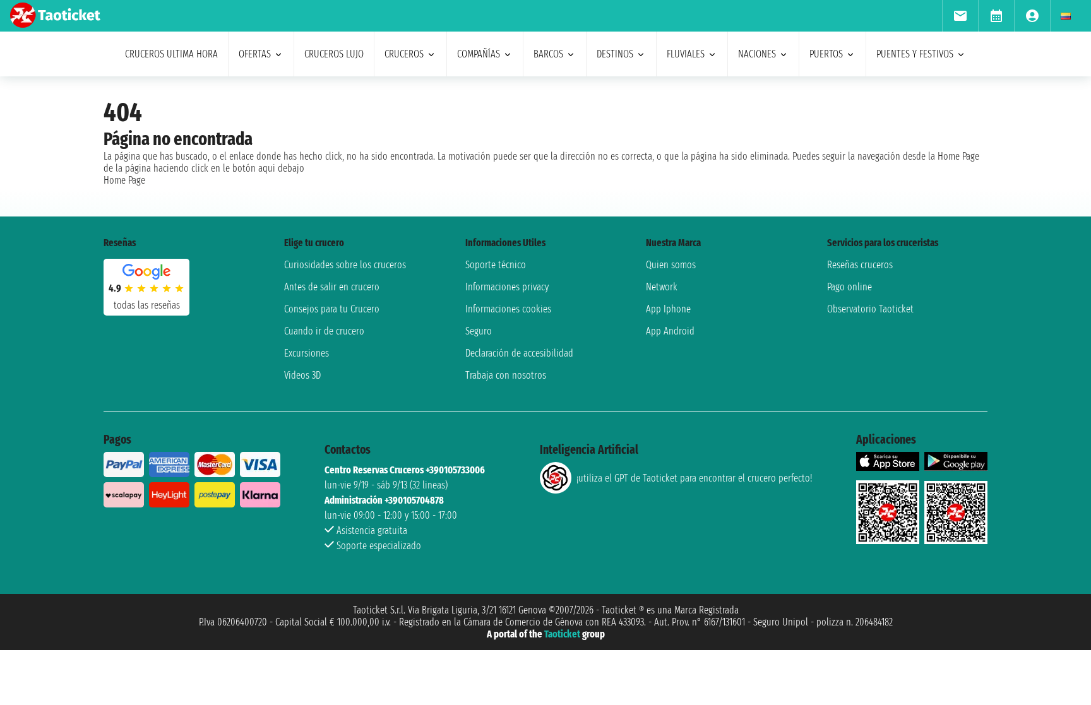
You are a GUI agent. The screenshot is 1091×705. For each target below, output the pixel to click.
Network (661, 287)
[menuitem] (960, 16)
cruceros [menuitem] (404, 54)
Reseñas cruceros (860, 265)
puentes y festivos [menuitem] (914, 54)
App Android (670, 331)
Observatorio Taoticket (870, 309)
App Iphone (668, 309)
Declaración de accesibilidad (519, 353)
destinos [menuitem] (615, 54)
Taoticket (562, 634)
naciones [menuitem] (757, 54)
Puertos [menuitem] (826, 54)
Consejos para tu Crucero (331, 309)
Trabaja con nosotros (505, 375)
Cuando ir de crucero (324, 331)
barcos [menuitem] (548, 54)
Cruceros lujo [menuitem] (334, 54)
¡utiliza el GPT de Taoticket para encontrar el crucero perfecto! (694, 478)
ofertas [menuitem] (255, 54)
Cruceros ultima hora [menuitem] (171, 54)
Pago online (849, 287)
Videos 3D (302, 375)
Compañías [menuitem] (478, 54)
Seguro (478, 331)
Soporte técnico (495, 265)
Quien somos (671, 265)
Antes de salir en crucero (331, 287)
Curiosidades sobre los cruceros (345, 265)
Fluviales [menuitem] (686, 54)
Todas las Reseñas (147, 305)
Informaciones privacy (507, 287)
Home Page (124, 180)
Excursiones (306, 353)
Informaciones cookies (508, 309)
